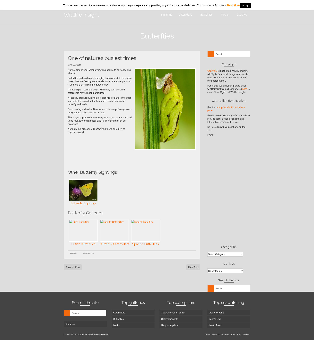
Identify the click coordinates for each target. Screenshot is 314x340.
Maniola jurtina (88, 253)
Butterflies (73, 253)
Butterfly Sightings (83, 203)
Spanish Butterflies (145, 244)
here (244, 88)
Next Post (193, 267)
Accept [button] (245, 5)
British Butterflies (83, 244)
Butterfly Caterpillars (114, 244)
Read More (233, 5)
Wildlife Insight (81, 15)
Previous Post (73, 267)
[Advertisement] (127, 159)
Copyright (212, 70)
